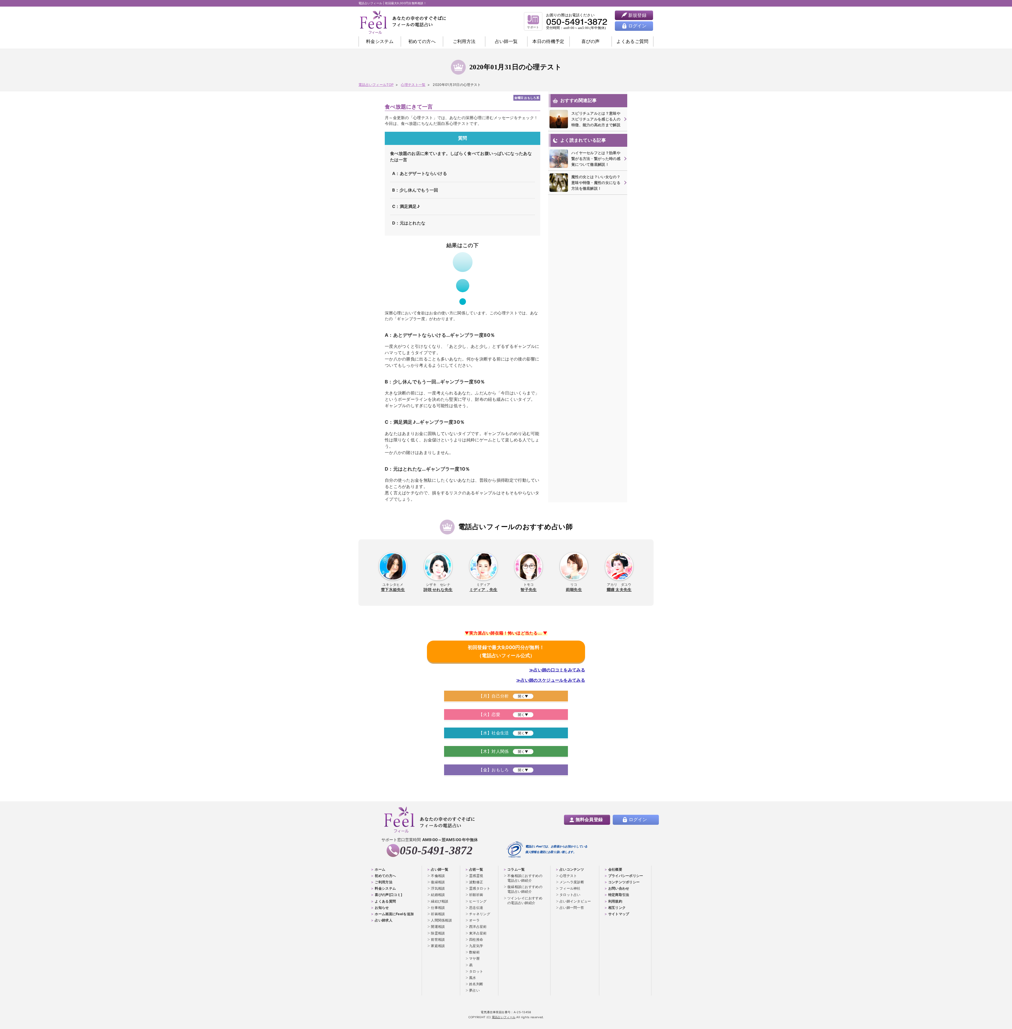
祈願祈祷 (476, 895)
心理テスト (568, 876)
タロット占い (570, 895)
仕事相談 (438, 907)
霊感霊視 (476, 876)
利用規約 (615, 901)
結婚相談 (438, 895)
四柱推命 (476, 939)
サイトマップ (618, 914)
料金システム (379, 41)
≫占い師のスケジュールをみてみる (550, 680)
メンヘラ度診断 (571, 882)
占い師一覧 (506, 41)
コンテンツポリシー (624, 882)
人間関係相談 (441, 920)
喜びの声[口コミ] (388, 895)
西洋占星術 (478, 926)
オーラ (474, 920)
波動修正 (476, 882)
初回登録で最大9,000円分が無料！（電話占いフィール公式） (506, 651)
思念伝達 (476, 907)
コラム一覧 (516, 869)
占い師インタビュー (575, 901)
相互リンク (617, 907)
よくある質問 (385, 901)
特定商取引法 (618, 895)
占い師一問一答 (571, 907)
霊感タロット (479, 888)
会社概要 (615, 869)
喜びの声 (590, 41)
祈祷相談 (438, 914)
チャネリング (479, 914)
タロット (476, 971)
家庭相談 (438, 946)
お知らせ (382, 907)
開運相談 (438, 926)
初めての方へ (385, 876)
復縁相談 (438, 882)
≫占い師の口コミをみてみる (557, 669)
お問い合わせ (618, 888)
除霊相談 (438, 933)
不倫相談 (438, 876)
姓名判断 (476, 984)
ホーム (380, 869)
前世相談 (438, 939)
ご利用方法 (464, 41)
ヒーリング (478, 901)
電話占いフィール (503, 1017)
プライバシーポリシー (625, 876)
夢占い (474, 990)
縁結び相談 (440, 901)
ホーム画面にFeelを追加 (394, 914)
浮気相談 (438, 888)
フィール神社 (570, 888)
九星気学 (476, 946)
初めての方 (422, 41)
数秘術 (474, 952)
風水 (472, 978)
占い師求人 (383, 920)
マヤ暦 (474, 958)
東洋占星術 (478, 933)
